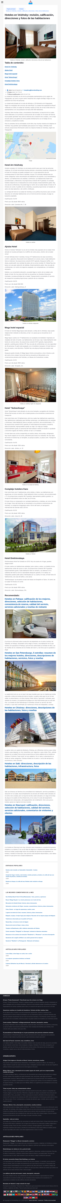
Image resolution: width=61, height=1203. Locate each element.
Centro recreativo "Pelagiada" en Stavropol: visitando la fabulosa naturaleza (26, 931)
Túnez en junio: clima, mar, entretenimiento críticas (17, 1088)
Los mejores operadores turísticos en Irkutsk (18, 958)
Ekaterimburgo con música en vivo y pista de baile (16, 1149)
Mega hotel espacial (11, 74)
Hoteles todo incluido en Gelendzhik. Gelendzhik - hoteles (21, 870)
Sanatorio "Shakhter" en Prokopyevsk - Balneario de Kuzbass (22, 940)
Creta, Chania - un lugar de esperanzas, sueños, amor (20, 909)
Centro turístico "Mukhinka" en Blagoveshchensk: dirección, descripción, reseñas (25, 1022)
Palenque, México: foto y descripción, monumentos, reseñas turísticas (22, 1104)
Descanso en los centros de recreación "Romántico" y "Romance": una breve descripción (30, 934)
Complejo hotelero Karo (12, 81)
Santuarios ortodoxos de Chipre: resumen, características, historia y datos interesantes (29, 906)
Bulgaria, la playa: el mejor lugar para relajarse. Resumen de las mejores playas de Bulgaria (30, 915)
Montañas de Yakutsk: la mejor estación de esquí (16, 1183)
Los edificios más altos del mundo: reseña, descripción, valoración (21, 1173)
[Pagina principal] (30, 2)
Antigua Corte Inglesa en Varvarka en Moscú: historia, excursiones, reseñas (23, 1060)
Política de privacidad (50, 1200)
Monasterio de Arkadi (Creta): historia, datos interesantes (21, 903)
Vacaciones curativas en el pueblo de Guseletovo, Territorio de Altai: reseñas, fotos (25, 1010)
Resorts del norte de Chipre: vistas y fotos (17, 925)
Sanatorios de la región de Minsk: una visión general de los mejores (24, 937)
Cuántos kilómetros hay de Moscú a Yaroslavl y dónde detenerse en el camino (27, 963)
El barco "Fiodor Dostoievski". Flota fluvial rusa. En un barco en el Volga (23, 1000)
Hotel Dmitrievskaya (11, 84)
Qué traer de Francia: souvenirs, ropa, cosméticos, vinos (18, 1040)
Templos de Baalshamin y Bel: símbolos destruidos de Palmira (23, 928)
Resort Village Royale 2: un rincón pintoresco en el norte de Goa (23, 900)
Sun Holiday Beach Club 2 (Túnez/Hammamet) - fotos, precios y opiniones (26, 896)
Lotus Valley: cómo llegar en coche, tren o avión (19, 953)
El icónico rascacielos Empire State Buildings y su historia (19, 1159)
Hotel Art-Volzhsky (11, 67)
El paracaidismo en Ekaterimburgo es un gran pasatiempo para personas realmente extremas (28, 1032)
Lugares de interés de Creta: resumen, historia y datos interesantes (24, 912)
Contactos (40, 1200)
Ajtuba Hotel (8, 70)
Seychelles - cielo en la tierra (11, 1119)
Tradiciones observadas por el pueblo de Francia (19, 918)
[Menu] (2, 2)
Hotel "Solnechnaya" (11, 77)
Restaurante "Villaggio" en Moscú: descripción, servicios (18, 1141)
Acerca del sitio (33, 1200)
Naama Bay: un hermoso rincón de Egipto (17, 922)
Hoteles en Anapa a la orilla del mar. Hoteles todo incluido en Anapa (24, 881)
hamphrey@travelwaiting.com (33, 90)
